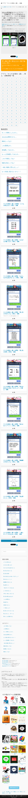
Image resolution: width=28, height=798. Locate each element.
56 (7, 104)
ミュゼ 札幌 (12, 791)
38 (7, 96)
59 (20, 104)
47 (20, 99)
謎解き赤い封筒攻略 (14, 763)
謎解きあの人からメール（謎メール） (10, 24)
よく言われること (7, 590)
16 (16, 84)
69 (11, 110)
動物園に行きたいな (7, 582)
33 (11, 93)
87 (11, 119)
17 (20, 84)
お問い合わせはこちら (14, 787)
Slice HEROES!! (6, 783)
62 (7, 107)
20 (7, 87)
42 (25, 96)
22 (16, 87)
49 (2, 102)
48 (25, 99)
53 (20, 102)
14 (7, 84)
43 (2, 99)
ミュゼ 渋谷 (19, 791)
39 (11, 96)
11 (20, 81)
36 (25, 93)
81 (11, 116)
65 (20, 107)
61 (2, 107)
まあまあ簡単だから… (9, 137)
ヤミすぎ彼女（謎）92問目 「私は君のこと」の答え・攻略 (13, 497)
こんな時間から (6, 599)
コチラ (20, 65)
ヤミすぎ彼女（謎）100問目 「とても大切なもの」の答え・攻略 (13, 204)
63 (11, 107)
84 (25, 116)
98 (7, 125)
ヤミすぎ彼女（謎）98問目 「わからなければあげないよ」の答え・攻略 (13, 276)
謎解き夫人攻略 (6, 743)
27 (11, 90)
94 (16, 122)
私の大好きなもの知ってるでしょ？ (11, 576)
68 (7, 110)
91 (2, 122)
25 (2, 90)
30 (25, 90)
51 (11, 102)
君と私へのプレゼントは (8, 610)
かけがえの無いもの (7, 565)
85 (2, 119)
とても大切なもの (7, 562)
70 (16, 110)
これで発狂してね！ (8, 159)
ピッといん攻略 (14, 723)
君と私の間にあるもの (8, 596)
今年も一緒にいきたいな (8, 593)
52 (16, 102)
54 (25, 102)
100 (16, 125)
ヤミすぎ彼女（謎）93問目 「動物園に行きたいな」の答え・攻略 (13, 461)
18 (25, 84)
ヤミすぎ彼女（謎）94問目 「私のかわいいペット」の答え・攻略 (13, 424)
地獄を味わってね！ (8, 163)
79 (2, 116)
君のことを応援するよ (8, 616)
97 (2, 125)
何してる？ (22, 773)
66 (25, 107)
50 (7, 102)
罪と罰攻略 (6, 773)
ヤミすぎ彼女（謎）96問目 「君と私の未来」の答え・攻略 (13, 351)
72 (25, 110)
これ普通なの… (7, 146)
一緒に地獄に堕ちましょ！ (10, 167)
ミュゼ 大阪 (8, 793)
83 (20, 116)
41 (20, 96)
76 (16, 113)
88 (16, 119)
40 (16, 96)
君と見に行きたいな (7, 570)
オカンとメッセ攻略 (22, 714)
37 (2, 96)
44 (7, 99)
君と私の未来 (6, 573)
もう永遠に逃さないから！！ (11, 171)
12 (25, 81)
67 (2, 110)
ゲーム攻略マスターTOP (6, 6)
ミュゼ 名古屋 (5, 791)
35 (20, 93)
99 (11, 125)
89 (20, 119)
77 (20, 113)
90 (25, 119)
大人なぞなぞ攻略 (22, 723)
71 (20, 110)
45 (11, 99)
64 (16, 107)
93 (11, 122)
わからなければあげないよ (9, 567)
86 (7, 119)
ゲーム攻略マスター (21, 795)
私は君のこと (6, 585)
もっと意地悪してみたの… (10, 154)
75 (11, 113)
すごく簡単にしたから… (10, 133)
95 (20, 122)
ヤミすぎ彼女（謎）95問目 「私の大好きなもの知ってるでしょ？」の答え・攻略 (13, 388)
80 (7, 116)
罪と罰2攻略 (14, 714)
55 (2, 104)
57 (11, 104)
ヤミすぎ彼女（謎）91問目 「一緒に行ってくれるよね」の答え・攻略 (13, 533)
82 (16, 116)
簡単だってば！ (7, 141)
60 (25, 104)
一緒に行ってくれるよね (8, 587)
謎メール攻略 (14, 773)
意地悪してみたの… (8, 150)
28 (16, 90)
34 (16, 93)
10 (16, 81)
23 (20, 87)
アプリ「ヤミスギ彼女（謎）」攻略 (12, 3)
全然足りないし (6, 605)
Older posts (14, 540)
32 (7, 93)
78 (25, 113)
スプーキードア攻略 (14, 732)
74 (7, 113)
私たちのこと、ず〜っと (8, 613)
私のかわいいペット (7, 579)
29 (20, 90)
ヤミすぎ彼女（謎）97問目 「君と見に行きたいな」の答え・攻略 (13, 312)
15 (11, 84)
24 (25, 87)
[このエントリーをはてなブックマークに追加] (17, 56)
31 (2, 93)
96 (25, 122)
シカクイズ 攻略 (6, 714)
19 (2, 87)
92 (7, 122)
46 (16, 99)
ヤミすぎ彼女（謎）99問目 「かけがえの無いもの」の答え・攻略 (13, 240)
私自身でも (5, 602)
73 (2, 113)
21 (11, 87)
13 (2, 84)
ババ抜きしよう (6, 607)
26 (7, 90)
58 (16, 104)
